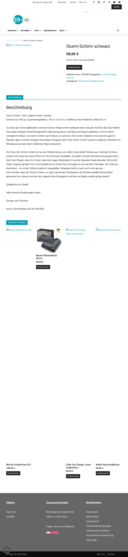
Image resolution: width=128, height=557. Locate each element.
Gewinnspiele (50, 30)
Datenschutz (92, 516)
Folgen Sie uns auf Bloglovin (60, 526)
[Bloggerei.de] (52, 533)
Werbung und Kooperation (60, 511)
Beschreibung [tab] (14, 97)
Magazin (12, 30)
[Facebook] (93, 2)
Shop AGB (91, 539)
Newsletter (62, 2)
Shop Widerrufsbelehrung (99, 535)
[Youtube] (119, 2)
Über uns (82, 2)
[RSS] (109, 2)
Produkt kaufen (74, 67)
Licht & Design (109, 74)
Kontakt (72, 2)
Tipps (36, 30)
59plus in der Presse (57, 516)
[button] (118, 30)
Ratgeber (25, 30)
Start (8, 40)
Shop (61, 30)
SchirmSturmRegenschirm (91, 81)
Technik (16, 40)
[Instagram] (98, 2)
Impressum (92, 511)
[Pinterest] (104, 2)
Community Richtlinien (98, 530)
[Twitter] (114, 2)
